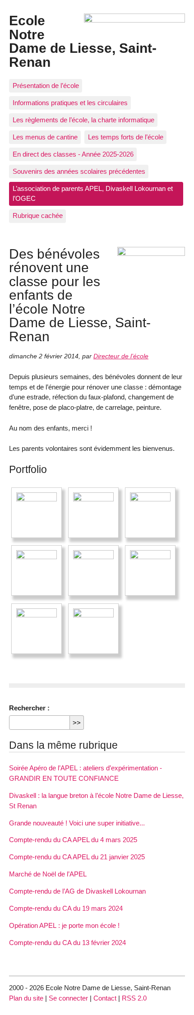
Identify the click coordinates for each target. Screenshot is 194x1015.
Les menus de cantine (45, 137)
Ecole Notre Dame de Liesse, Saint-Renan (83, 41)
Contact (104, 998)
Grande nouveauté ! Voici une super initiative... (77, 823)
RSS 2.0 (134, 998)
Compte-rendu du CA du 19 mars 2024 (66, 908)
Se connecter (68, 998)
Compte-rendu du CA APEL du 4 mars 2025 (73, 840)
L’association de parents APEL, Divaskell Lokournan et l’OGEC (93, 194)
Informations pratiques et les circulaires (70, 103)
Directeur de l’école (120, 356)
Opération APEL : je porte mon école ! (64, 925)
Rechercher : (29, 708)
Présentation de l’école (46, 85)
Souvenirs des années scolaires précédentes (79, 171)
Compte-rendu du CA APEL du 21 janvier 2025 (77, 857)
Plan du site (26, 998)
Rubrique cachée (38, 215)
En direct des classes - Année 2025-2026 (73, 154)
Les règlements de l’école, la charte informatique (83, 120)
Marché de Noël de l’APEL (48, 874)
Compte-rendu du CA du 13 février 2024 (67, 942)
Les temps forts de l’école (125, 137)
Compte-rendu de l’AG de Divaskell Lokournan (77, 891)
